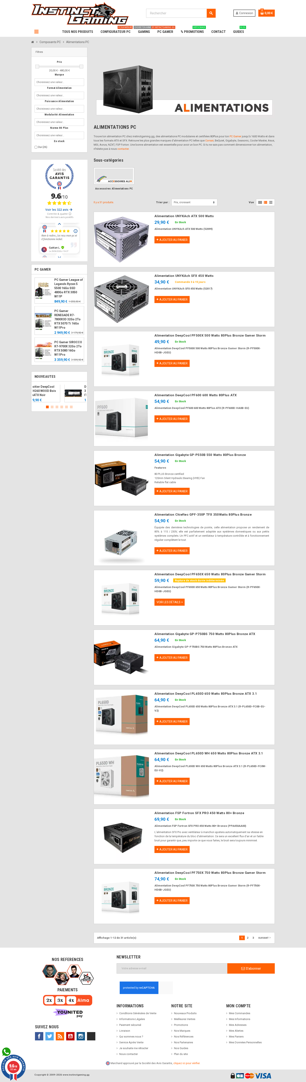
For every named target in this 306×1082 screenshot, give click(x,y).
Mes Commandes (239, 1013)
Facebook (39, 1036)
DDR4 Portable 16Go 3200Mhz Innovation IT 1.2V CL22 (68, 391)
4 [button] (61, 407)
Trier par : (162, 202)
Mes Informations (239, 1019)
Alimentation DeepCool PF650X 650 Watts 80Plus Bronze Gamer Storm (210, 574)
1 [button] (47, 407)
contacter (123, 148)
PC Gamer (235, 136)
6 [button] (71, 407)
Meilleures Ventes (184, 1019)
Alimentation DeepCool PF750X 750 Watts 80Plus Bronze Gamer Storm (210, 873)
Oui (42, 147)
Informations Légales (132, 1019)
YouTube (70, 1036)
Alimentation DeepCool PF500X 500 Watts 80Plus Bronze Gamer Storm (210, 335)
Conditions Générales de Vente (137, 1013)
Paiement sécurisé (130, 1024)
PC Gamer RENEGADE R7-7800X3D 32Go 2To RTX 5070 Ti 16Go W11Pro (67, 319)
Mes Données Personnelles (245, 1042)
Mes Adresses (237, 1024)
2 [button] (52, 407)
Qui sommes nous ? (131, 1036)
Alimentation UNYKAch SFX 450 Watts (184, 276)
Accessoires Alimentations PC (114, 188)
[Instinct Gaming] (80, 13)
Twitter (49, 1036)
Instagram (81, 1036)
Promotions (181, 1024)
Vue (251, 202)
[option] (59, 393)
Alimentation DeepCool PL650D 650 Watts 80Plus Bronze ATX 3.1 (205, 694)
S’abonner (253, 968)
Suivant (264, 937)
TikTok (91, 1036)
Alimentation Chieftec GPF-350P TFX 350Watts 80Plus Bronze (203, 514)
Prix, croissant (182, 202)
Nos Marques (182, 1030)
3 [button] (57, 407)
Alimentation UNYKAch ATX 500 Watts (184, 216)
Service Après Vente (131, 1042)
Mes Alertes (236, 1030)
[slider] (37, 66)
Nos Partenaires (183, 1042)
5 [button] (66, 407)
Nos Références (183, 1036)
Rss (60, 1036)
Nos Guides (181, 1048)
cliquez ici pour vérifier (186, 1063)
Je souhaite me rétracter (133, 1048)
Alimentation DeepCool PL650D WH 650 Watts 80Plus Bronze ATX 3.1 (208, 753)
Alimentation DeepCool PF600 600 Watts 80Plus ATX (195, 395)
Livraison (124, 1030)
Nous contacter (128, 1054)
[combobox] (51, 82)
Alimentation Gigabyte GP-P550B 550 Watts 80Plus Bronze (200, 455)
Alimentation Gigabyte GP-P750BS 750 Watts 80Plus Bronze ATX (204, 634)
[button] (59, 52)
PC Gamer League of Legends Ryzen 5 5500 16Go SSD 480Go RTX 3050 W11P (68, 288)
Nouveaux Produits (185, 1013)
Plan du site (181, 1054)
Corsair (209, 140)
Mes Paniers (236, 1036)
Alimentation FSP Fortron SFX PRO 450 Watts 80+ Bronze (199, 813)
